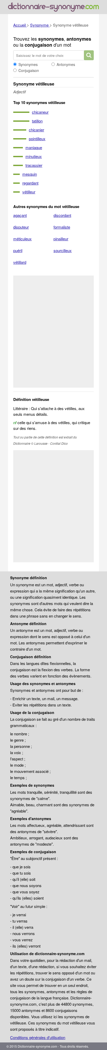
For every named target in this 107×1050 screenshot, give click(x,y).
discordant (62, 215)
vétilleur (28, 191)
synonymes (51, 38)
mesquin (29, 174)
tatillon (37, 121)
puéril (17, 250)
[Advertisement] (53, 332)
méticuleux (22, 238)
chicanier (36, 129)
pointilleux (37, 138)
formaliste (62, 227)
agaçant (20, 215)
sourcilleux (63, 250)
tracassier (33, 165)
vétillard (19, 262)
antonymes (78, 38)
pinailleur (61, 238)
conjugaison (38, 44)
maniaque (33, 147)
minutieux (33, 156)
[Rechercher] (89, 55)
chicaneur (40, 112)
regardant (30, 183)
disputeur (21, 227)
